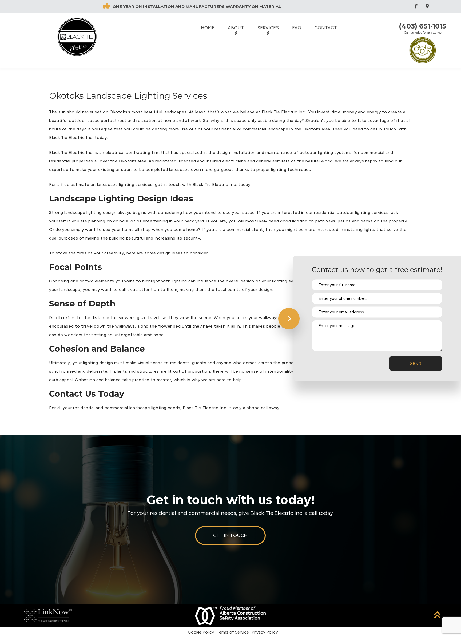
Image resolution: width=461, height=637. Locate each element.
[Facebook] (417, 6)
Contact (326, 27)
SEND (415, 363)
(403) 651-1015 (422, 26)
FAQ (296, 27)
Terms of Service (233, 632)
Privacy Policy (265, 632)
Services (268, 27)
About (236, 27)
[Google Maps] (428, 6)
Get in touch (230, 535)
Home (207, 27)
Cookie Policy (201, 632)
